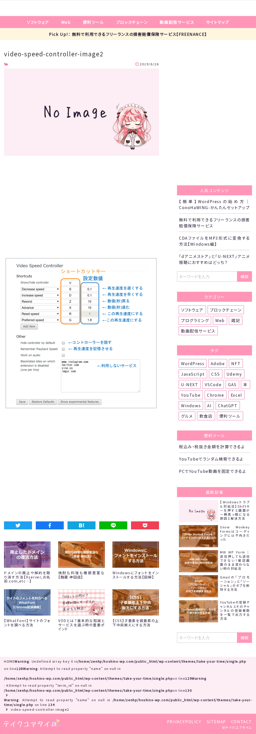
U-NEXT (189, 384)
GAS (232, 384)
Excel (236, 395)
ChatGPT (227, 405)
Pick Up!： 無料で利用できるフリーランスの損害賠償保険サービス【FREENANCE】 (128, 34)
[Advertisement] (81, 208)
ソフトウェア (38, 22)
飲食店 (206, 416)
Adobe (218, 363)
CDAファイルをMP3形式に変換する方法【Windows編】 (214, 241)
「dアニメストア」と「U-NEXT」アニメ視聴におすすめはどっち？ (214, 259)
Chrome (215, 395)
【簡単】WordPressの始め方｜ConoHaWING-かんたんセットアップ (214, 204)
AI (209, 405)
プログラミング (195, 320)
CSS (215, 374)
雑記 (235, 320)
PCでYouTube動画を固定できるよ (212, 471)
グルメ (187, 416)
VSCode (213, 384)
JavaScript (193, 374)
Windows (191, 405)
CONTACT (241, 721)
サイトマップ (217, 22)
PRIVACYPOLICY (184, 721)
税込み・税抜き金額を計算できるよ (212, 447)
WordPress (192, 363)
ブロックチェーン (132, 22)
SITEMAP (216, 721)
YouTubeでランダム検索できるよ (211, 459)
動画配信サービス (177, 22)
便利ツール (93, 22)
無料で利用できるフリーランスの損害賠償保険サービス (214, 223)
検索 (244, 276)
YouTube (190, 395)
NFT (235, 363)
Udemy (234, 374)
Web (66, 22)
